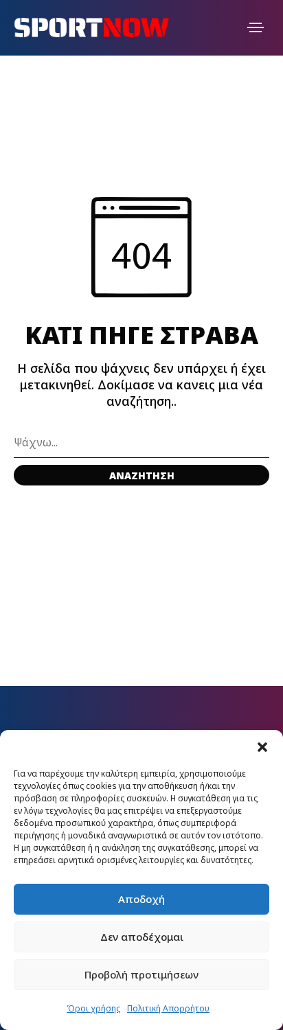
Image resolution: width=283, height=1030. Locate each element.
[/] (255, 27)
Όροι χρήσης (93, 1008)
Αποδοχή (141, 899)
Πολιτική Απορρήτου (168, 1008)
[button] (262, 747)
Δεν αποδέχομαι (141, 936)
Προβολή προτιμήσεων (141, 974)
